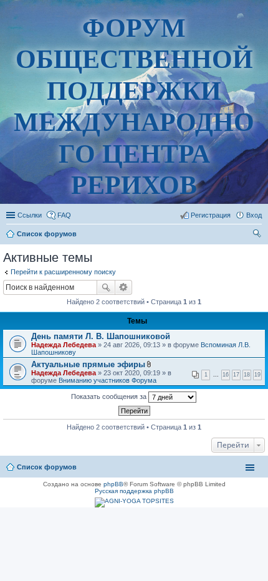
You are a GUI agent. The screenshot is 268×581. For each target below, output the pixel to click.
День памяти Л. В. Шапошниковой (100, 336)
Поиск (106, 287)
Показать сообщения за (109, 396)
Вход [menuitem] (254, 215)
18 (247, 375)
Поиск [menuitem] (258, 235)
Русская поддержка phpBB (134, 490)
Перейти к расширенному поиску (63, 272)
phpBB (113, 484)
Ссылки (29, 215)
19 (257, 375)
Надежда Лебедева (63, 344)
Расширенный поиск (123, 287)
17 (236, 375)
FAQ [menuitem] (64, 215)
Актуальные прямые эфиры (88, 364)
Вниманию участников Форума (107, 380)
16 (226, 375)
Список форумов (47, 467)
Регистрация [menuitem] (211, 215)
